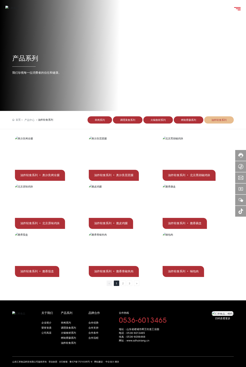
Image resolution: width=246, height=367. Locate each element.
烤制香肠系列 (68, 338)
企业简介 (46, 322)
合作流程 (93, 338)
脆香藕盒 (196, 223)
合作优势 (93, 322)
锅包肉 (194, 271)
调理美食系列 (68, 327)
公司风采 (46, 333)
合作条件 (93, 333)
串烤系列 (66, 322)
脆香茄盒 (48, 271)
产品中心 (29, 119)
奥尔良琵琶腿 (124, 175)
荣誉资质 (46, 327)
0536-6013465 (143, 320)
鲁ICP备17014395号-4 (81, 361)
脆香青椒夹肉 (124, 271)
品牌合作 (94, 312)
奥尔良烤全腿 (51, 175)
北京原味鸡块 (51, 223)
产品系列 (66, 312)
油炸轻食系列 (68, 343)
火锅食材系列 (68, 333)
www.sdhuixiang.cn (137, 340)
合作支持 (93, 327)
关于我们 (47, 312)
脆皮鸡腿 (122, 223)
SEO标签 (63, 361)
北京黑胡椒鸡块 (200, 175)
